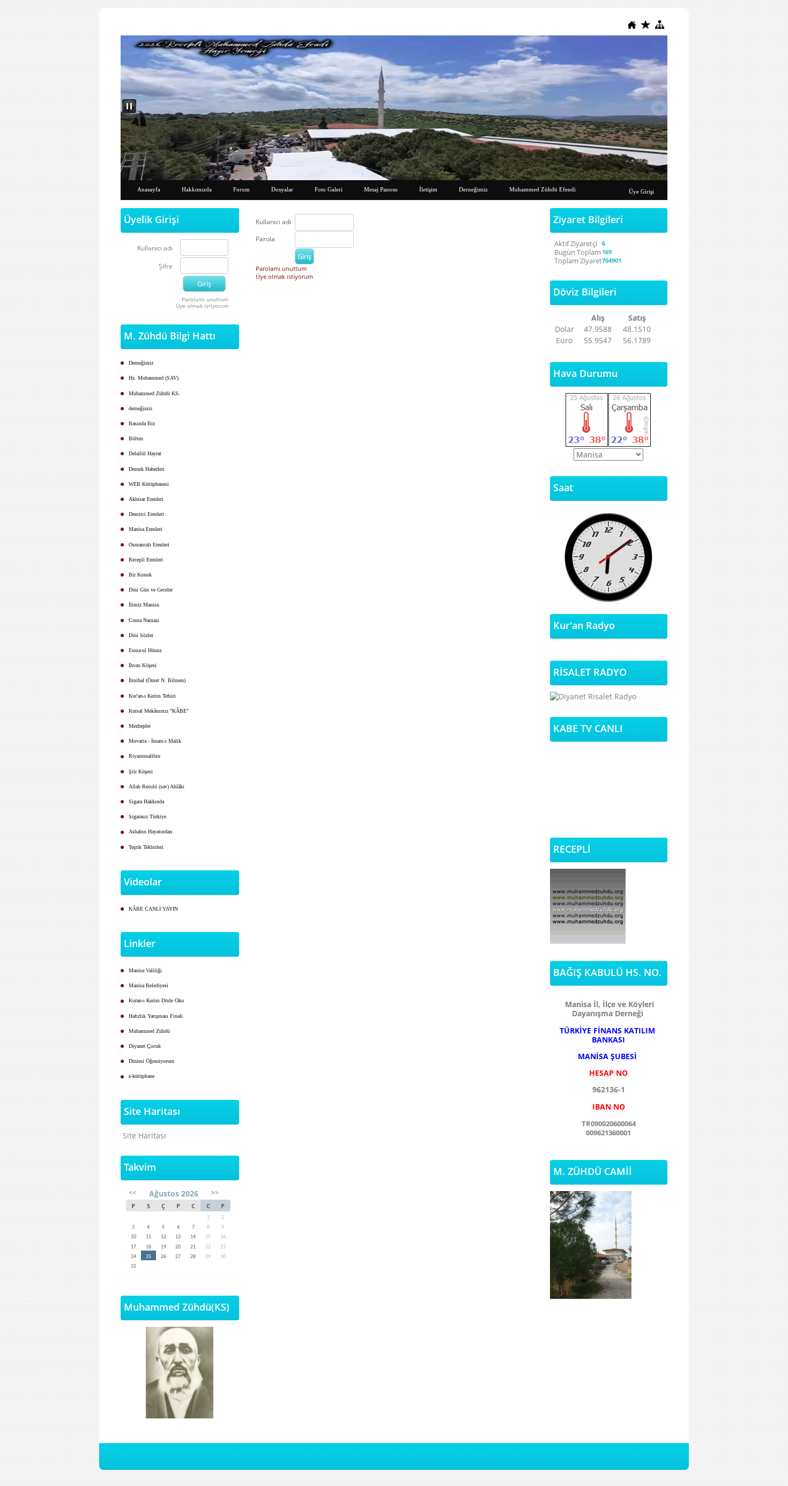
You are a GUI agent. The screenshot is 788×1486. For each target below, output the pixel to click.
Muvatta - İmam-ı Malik (155, 741)
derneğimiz (140, 408)
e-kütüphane (141, 1076)
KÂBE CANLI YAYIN (153, 909)
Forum (241, 189)
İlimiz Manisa (144, 605)
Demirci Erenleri (146, 514)
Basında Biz (142, 423)
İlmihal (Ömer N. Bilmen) (157, 680)
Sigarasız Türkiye (147, 816)
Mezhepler (140, 726)
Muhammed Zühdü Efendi (542, 189)
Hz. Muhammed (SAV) (154, 378)
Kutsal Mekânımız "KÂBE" (159, 711)
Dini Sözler (141, 635)
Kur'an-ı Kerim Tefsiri (152, 696)
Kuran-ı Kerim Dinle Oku (156, 1000)
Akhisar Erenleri (146, 499)
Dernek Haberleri (147, 469)
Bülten (136, 438)
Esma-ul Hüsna (145, 650)
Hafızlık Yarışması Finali (156, 1016)
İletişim (428, 189)
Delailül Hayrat (145, 453)
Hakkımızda (197, 189)
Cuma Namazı (144, 620)
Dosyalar (282, 189)
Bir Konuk (140, 575)
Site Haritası (144, 1135)
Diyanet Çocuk (145, 1046)
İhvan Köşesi (143, 665)
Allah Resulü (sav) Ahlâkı (156, 786)
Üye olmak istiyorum (202, 305)
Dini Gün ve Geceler (151, 590)
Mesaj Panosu (381, 189)
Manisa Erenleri (145, 529)
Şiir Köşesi (141, 771)
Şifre (166, 267)
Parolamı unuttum (205, 299)
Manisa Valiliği (145, 970)
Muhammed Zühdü (149, 1031)
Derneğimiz (473, 189)
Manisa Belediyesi (148, 985)
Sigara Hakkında (146, 801)
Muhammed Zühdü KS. (154, 393)
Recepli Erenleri (146, 560)
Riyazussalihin (144, 756)
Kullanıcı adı (155, 249)
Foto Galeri (329, 189)
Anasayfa (148, 189)
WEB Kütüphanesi (149, 484)
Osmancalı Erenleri (149, 545)
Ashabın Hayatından (150, 831)
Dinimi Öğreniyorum (151, 1061)
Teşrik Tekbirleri (146, 847)
